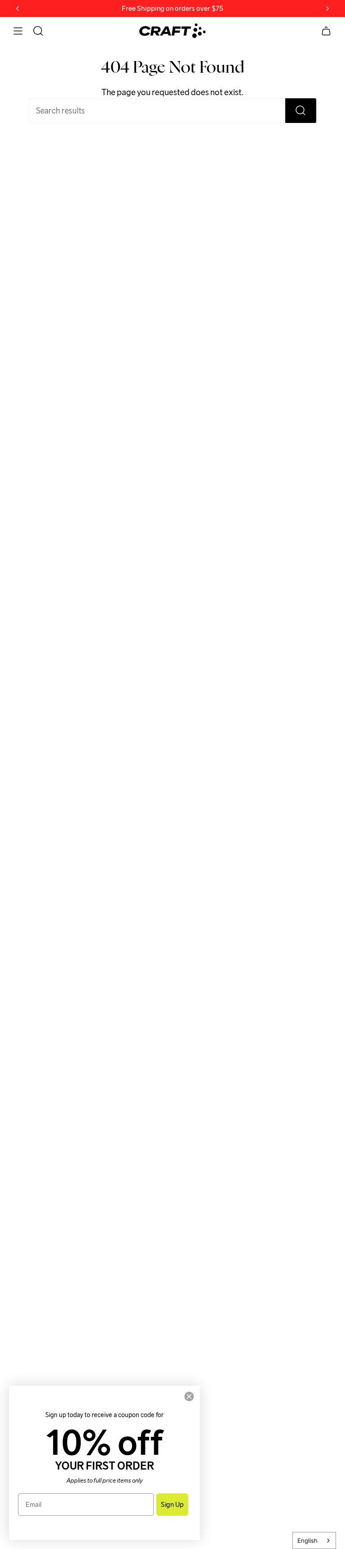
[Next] (327, 8)
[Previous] (17, 8)
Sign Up (172, 1504)
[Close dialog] (189, 1396)
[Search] (300, 110)
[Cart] (326, 31)
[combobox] (314, 1540)
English (307, 1540)
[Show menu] (18, 31)
